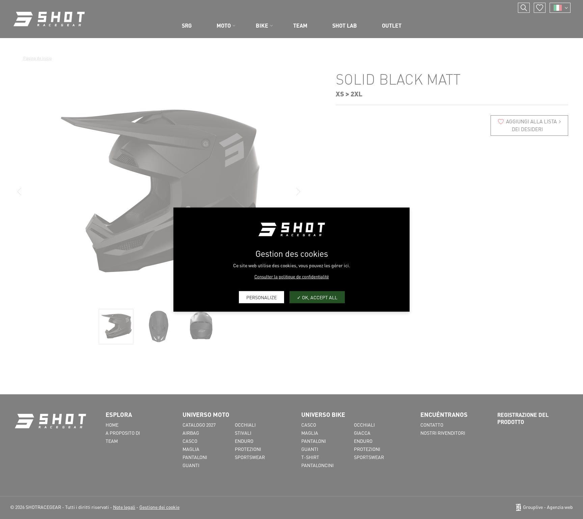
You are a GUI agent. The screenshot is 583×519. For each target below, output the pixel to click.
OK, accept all (319, 297)
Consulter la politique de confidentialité (291, 276)
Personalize (261, 297)
